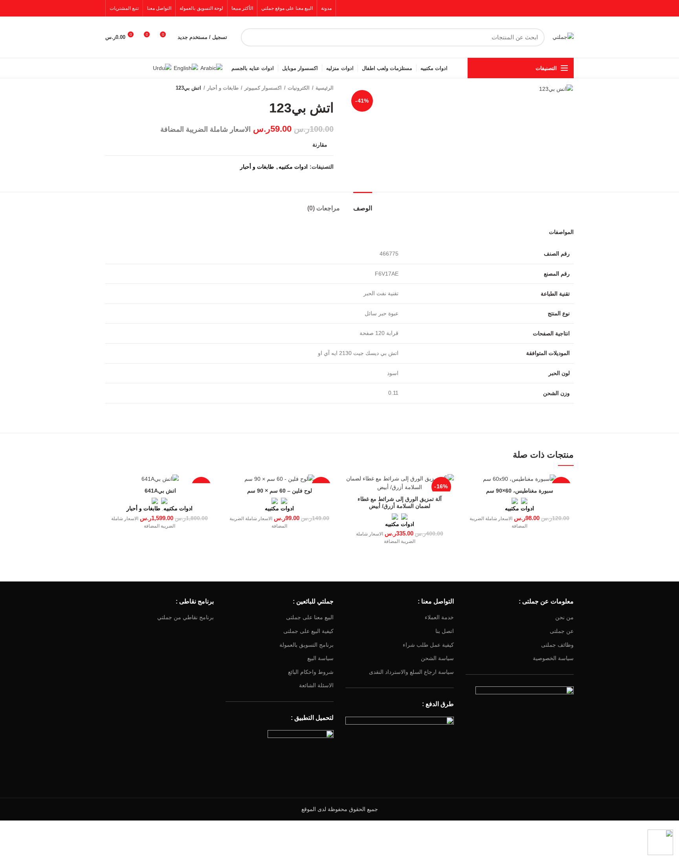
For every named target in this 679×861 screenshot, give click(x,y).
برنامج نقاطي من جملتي (185, 617)
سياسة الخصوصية (553, 658)
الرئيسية (325, 88)
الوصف (362, 208)
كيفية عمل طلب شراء (428, 645)
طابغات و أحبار (223, 88)
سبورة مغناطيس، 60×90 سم (519, 491)
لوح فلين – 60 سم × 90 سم (279, 491)
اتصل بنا (444, 631)
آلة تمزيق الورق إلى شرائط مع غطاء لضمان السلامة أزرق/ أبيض (400, 502)
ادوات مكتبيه (293, 167)
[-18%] (520, 478)
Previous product (125, 88)
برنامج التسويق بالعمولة (306, 645)
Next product (109, 88)
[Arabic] (211, 67)
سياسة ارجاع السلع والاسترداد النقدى (411, 672)
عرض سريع (471, 487)
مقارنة (319, 144)
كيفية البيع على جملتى (308, 631)
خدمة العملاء (439, 617)
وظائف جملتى (557, 645)
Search (251, 37)
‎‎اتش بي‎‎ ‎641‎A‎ (159, 491)
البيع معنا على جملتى (310, 617)
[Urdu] (162, 67)
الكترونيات (299, 88)
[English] (186, 67)
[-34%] (280, 478)
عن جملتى (562, 631)
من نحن (564, 617)
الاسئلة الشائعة (316, 685)
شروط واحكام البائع (311, 672)
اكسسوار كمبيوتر (263, 88)
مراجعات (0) (323, 208)
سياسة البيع (320, 658)
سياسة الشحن (437, 658)
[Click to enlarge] (558, 79)
